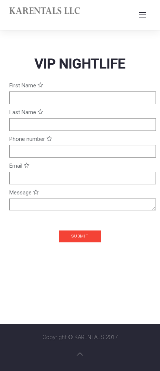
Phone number (28, 139)
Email (16, 165)
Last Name (23, 112)
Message (21, 192)
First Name (23, 85)
